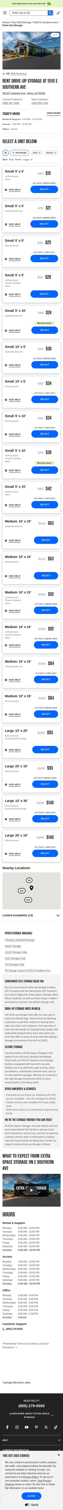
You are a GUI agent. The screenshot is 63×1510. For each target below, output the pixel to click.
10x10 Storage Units (16, 952)
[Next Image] (56, 48)
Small (35, 153)
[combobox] (32, 12)
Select (44, 189)
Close (31, 1496)
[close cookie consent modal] (59, 1455)
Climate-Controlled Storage (20, 940)
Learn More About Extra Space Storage (29, 1415)
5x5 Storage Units (14, 964)
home (5, 22)
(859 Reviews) (18, 73)
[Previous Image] (6, 48)
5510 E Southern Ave (46, 22)
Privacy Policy (30, 1477)
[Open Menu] (5, 13)
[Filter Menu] (5, 153)
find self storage (21, 22)
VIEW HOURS (54, 113)
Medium (49, 153)
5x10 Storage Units (15, 958)
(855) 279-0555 (14, 1329)
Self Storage (21, 153)
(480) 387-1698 (10, 103)
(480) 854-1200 (39, 103)
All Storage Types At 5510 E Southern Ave (28, 970)
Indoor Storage (13, 946)
